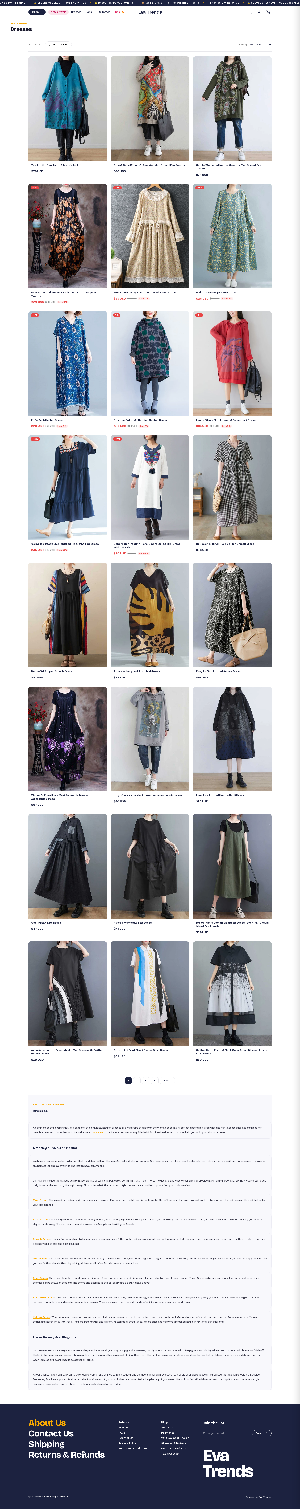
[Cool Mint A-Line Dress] (67, 866)
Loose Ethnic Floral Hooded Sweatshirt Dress (226, 420)
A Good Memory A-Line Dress (133, 922)
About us (167, 1427)
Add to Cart (69, 411)
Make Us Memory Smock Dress (216, 292)
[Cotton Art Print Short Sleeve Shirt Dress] (150, 993)
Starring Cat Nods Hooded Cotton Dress (140, 420)
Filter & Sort (60, 44)
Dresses (76, 12)
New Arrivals (58, 12)
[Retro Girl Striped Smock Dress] (67, 615)
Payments (167, 1432)
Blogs (165, 1422)
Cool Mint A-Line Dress (46, 922)
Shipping (46, 1444)
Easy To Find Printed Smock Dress (218, 671)
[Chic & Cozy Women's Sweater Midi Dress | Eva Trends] (150, 108)
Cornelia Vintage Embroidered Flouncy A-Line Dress (65, 544)
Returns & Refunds (66, 1455)
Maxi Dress (40, 1200)
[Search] (250, 12)
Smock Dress (41, 1239)
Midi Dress (40, 1258)
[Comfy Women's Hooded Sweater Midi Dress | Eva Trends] (232, 108)
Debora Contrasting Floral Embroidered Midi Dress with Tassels (147, 545)
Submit (260, 1433)
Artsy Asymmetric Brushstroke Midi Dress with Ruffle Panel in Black (66, 1052)
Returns (124, 1422)
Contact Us (51, 1434)
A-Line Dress (41, 1219)
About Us (47, 1423)
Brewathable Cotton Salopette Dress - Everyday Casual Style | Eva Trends (232, 924)
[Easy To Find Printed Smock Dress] (232, 615)
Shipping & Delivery (174, 1443)
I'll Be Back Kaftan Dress (47, 420)
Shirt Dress (40, 1278)
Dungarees (103, 12)
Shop (35, 12)
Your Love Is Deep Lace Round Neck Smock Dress (145, 292)
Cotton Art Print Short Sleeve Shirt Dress (141, 1050)
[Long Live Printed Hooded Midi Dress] (232, 739)
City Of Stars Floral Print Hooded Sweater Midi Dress (148, 795)
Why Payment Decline (175, 1438)
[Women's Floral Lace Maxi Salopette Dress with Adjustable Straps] (67, 739)
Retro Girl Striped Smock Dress (51, 671)
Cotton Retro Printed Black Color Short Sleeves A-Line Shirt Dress (231, 1052)
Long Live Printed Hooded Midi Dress (220, 795)
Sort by (243, 44)
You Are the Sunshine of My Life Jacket (56, 165)
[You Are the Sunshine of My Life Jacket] (67, 108)
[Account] (259, 12)
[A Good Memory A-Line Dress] (150, 866)
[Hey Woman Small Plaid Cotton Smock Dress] (232, 487)
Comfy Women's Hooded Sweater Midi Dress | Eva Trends (228, 167)
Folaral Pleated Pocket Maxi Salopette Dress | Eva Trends (63, 294)
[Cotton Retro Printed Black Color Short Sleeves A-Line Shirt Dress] (232, 993)
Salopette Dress (43, 1297)
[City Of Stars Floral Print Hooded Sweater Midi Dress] (150, 739)
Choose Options (69, 156)
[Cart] (268, 12)
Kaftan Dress (41, 1317)
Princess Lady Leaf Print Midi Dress (137, 671)
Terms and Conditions (133, 1448)
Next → (167, 1080)
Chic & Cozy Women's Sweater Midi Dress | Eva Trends (149, 165)
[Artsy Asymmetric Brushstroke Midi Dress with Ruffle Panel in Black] (67, 993)
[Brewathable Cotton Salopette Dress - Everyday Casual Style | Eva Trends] (232, 866)
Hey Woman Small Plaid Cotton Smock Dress (225, 544)
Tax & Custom (170, 1453)
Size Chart (125, 1427)
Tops (89, 12)
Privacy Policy (128, 1443)
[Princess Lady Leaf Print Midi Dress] (150, 615)
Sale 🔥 (119, 12)
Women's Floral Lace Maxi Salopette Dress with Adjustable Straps (62, 797)
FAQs (122, 1432)
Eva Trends (99, 1132)
